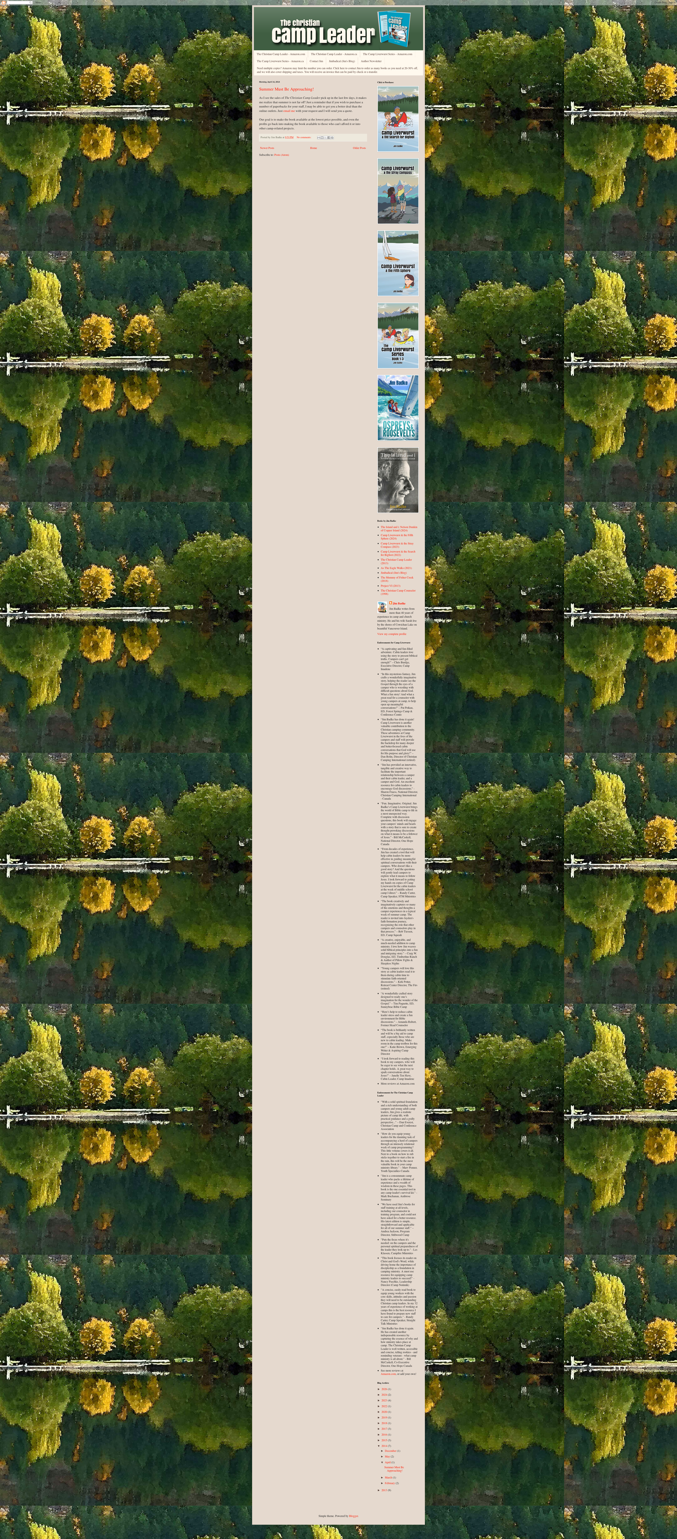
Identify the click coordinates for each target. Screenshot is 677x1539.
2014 (385, 1446)
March (389, 1477)
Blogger (353, 1516)
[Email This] (319, 137)
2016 (385, 1434)
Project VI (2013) (390, 585)
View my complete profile (391, 634)
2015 (385, 1440)
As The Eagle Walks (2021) (396, 568)
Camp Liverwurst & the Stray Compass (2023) (397, 544)
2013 (385, 1490)
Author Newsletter (371, 61)
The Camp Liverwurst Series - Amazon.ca (280, 61)
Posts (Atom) (281, 155)
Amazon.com (388, 1374)
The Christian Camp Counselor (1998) (398, 592)
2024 (385, 1394)
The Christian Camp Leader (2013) (396, 561)
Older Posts (359, 148)
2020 (385, 1412)
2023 (385, 1400)
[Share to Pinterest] (332, 137)
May (388, 1456)
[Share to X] (325, 137)
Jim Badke (399, 603)
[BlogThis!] (322, 137)
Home (313, 148)
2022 (385, 1406)
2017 (385, 1428)
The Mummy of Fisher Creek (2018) (397, 579)
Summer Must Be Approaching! (286, 89)
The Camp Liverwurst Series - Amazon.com (387, 54)
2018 (385, 1423)
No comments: (304, 137)
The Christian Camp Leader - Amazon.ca (334, 54)
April (388, 1462)
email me (289, 111)
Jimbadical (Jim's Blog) (342, 61)
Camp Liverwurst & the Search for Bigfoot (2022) (398, 553)
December (391, 1451)
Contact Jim (316, 61)
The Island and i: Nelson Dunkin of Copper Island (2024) (399, 528)
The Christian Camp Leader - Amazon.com (281, 54)
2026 (385, 1389)
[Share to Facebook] (329, 137)
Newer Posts (267, 148)
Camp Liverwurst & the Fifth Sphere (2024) (397, 536)
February (390, 1483)
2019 (385, 1417)
